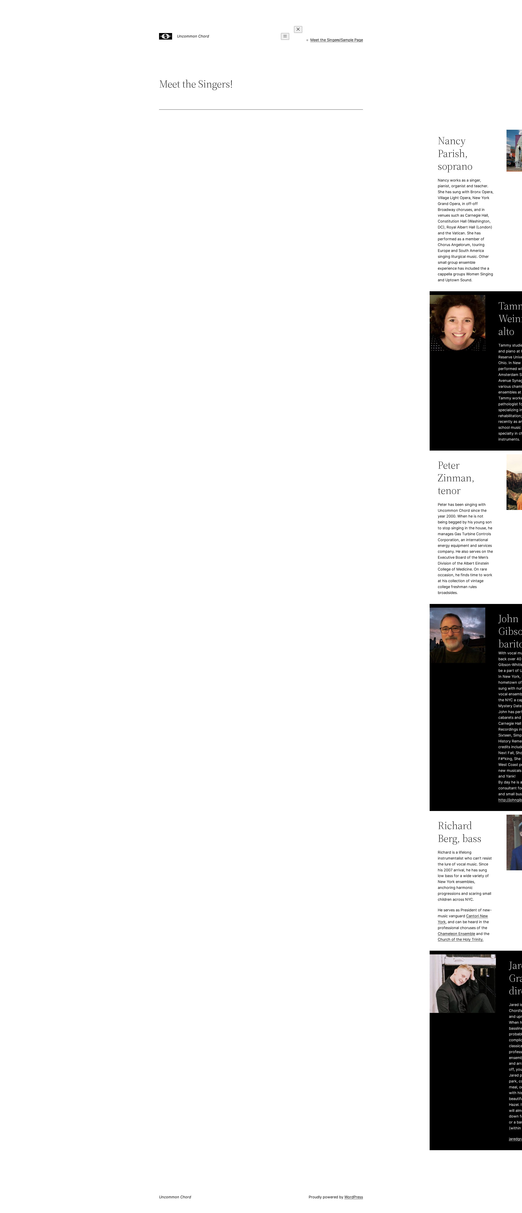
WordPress (353, 1197)
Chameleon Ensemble (456, 934)
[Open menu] (285, 36)
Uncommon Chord (193, 36)
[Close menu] (298, 29)
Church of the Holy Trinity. (460, 939)
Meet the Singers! (325, 40)
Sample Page (352, 40)
